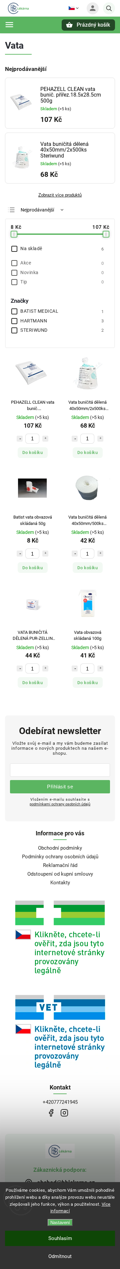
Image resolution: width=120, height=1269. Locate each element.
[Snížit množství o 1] (20, 439)
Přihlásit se (60, 786)
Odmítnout (60, 1256)
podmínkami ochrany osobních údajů (60, 804)
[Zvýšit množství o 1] (45, 439)
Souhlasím (60, 1238)
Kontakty (60, 883)
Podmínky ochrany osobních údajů (60, 857)
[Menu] (9, 25)
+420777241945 (60, 1102)
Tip (62, 281)
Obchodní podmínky (60, 848)
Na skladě (62, 248)
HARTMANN (62, 320)
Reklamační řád (60, 865)
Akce (62, 262)
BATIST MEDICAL (62, 311)
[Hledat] (109, 8)
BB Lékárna (51, 1112)
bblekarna (64, 1112)
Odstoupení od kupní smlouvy (60, 874)
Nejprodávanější (37, 209)
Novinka (62, 272)
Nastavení (60, 1222)
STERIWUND (62, 330)
